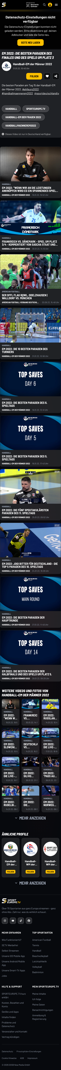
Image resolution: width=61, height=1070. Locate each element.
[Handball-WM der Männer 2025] (30, 849)
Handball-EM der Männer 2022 (32, 64)
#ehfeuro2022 (30, 89)
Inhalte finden (9, 1017)
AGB (22, 1058)
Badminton (38, 972)
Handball (36, 950)
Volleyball (37, 966)
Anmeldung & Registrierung (39, 1017)
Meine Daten (38, 1004)
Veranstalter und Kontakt (14, 1031)
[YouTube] (13, 921)
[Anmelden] (50, 5)
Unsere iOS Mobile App (13, 956)
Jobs (4, 975)
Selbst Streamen (10, 950)
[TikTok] (21, 921)
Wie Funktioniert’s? (11, 939)
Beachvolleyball (40, 956)
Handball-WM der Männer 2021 (50, 863)
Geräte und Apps (10, 1011)
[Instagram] (5, 921)
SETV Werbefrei (10, 945)
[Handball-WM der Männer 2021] (50, 849)
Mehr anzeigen (32, 817)
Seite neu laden (30, 42)
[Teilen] (55, 76)
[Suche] (44, 4)
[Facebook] (29, 921)
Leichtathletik (39, 961)
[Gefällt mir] (47, 76)
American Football (41, 939)
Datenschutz (7, 1051)
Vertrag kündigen (10, 1037)
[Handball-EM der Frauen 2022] (11, 849)
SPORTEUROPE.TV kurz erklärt (14, 995)
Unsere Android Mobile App (13, 963)
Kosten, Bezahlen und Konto (13, 1004)
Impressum (33, 1058)
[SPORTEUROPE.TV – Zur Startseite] (4, 5)
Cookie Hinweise (9, 1058)
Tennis (35, 945)
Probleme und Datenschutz (9, 1024)
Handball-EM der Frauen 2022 (10, 863)
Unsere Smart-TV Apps (13, 970)
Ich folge (36, 999)
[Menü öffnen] (56, 4)
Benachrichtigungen (42, 1010)
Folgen (34, 76)
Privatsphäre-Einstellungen (29, 1051)
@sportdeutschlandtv (46, 93)
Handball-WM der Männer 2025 (30, 863)
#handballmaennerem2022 (17, 93)
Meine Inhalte (39, 993)
